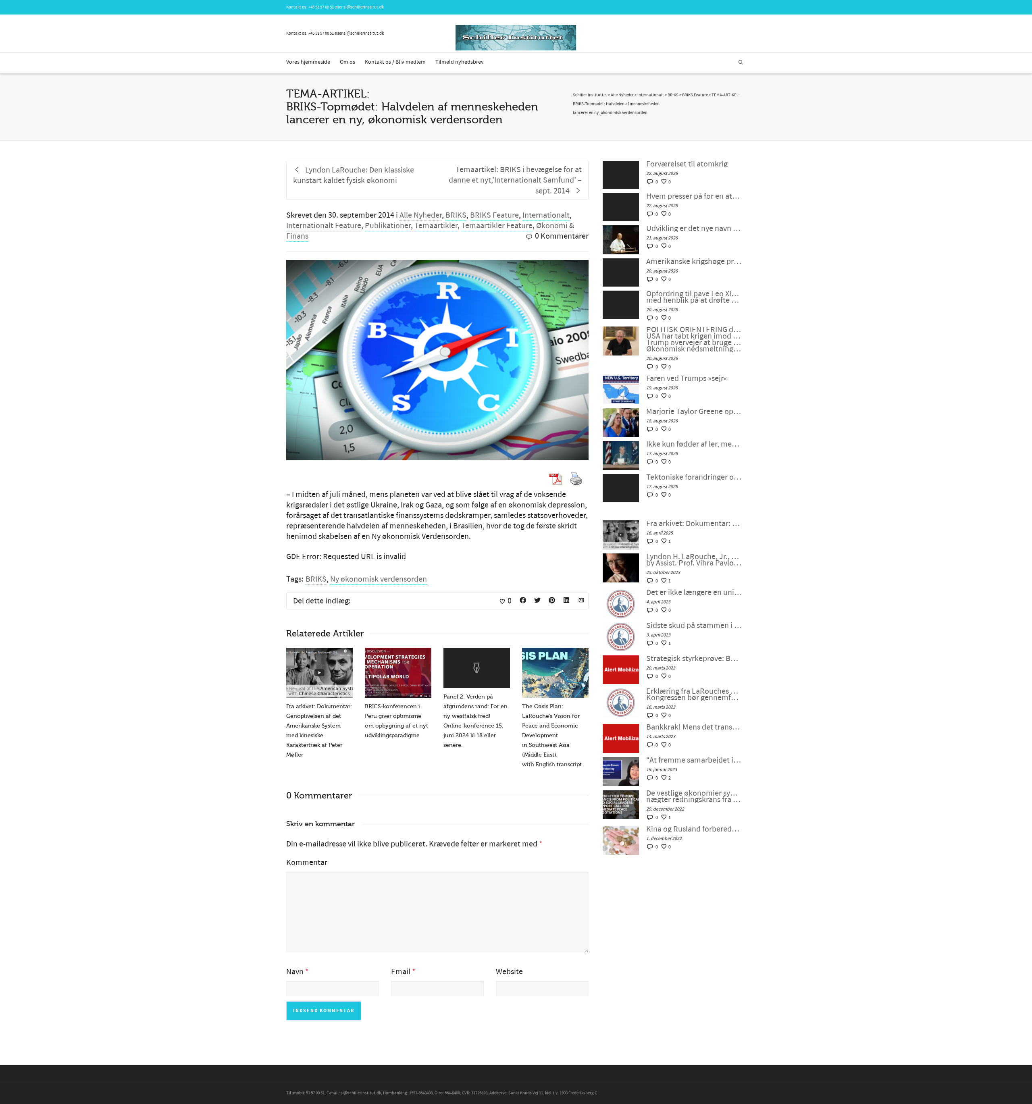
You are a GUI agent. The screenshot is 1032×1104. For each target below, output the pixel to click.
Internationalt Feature (323, 225)
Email (400, 972)
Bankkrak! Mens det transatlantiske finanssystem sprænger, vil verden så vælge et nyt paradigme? (694, 727)
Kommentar (306, 862)
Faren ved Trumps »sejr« (686, 378)
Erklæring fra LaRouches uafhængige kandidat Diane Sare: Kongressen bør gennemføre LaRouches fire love (694, 694)
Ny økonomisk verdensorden (378, 579)
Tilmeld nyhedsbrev (459, 62)
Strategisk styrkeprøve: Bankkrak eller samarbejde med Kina (694, 658)
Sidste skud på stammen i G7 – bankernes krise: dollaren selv (694, 625)
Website (509, 972)
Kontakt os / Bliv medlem (395, 62)
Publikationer (388, 225)
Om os (347, 62)
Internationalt (546, 215)
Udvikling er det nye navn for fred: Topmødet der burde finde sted (694, 228)
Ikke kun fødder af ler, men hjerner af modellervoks (694, 444)
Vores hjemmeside (308, 62)
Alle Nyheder (420, 215)
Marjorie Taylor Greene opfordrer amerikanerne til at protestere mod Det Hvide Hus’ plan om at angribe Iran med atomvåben (694, 411)
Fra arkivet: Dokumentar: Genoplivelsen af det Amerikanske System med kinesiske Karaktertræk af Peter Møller (694, 523)
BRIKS (455, 215)
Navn (295, 972)
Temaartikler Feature (497, 225)
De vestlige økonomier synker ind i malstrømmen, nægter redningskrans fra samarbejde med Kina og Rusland (694, 796)
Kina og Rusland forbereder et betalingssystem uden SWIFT (694, 829)
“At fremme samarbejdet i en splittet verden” (694, 760)
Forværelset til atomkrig (687, 164)
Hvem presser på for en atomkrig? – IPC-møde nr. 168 (694, 196)
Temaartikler (436, 225)
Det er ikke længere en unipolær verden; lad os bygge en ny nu (694, 592)
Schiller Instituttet (590, 95)
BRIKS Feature (494, 215)
